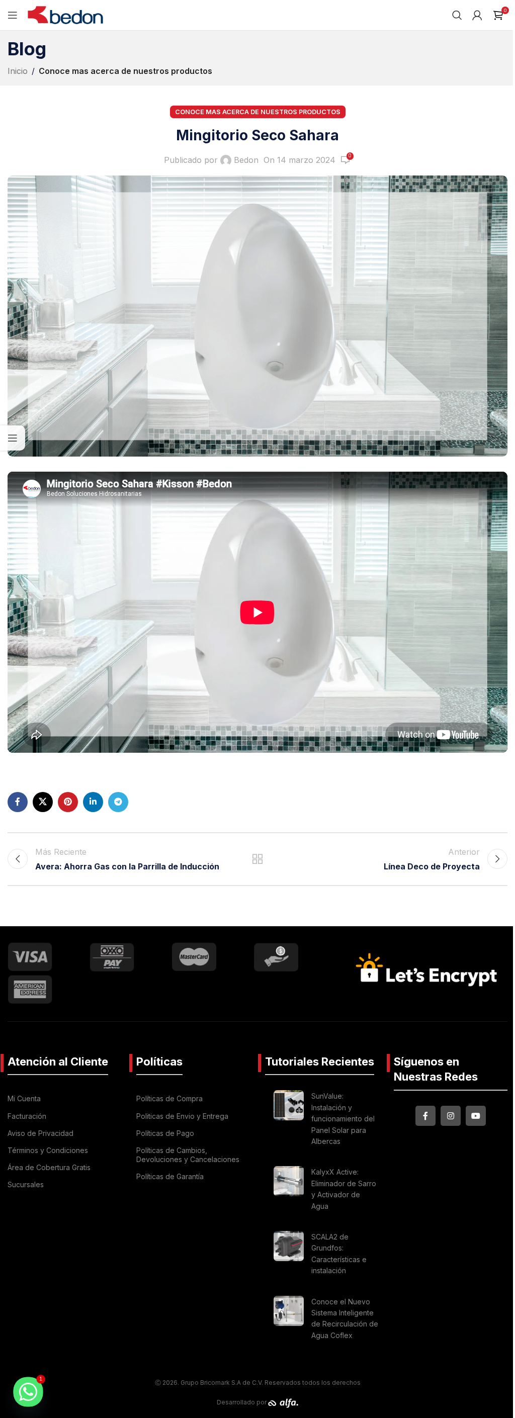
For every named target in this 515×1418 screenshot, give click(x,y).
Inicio (18, 71)
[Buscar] (457, 15)
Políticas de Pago (165, 1133)
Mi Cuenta (24, 1098)
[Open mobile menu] (13, 15)
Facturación (27, 1116)
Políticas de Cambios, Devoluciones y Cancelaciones (187, 1155)
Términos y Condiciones (48, 1150)
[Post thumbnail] (289, 1120)
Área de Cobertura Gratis (49, 1167)
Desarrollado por (242, 1402)
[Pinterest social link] (68, 802)
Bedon (246, 160)
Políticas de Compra (169, 1098)
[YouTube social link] (476, 1116)
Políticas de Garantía (170, 1176)
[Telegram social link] (118, 802)
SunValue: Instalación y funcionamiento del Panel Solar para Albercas (343, 1118)
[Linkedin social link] (93, 802)
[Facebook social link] (18, 802)
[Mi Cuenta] (477, 15)
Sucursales (26, 1184)
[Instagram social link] (451, 1116)
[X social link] (43, 802)
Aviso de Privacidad (40, 1133)
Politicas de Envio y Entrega (182, 1116)
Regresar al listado (257, 859)
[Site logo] (65, 14)
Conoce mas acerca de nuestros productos (125, 71)
